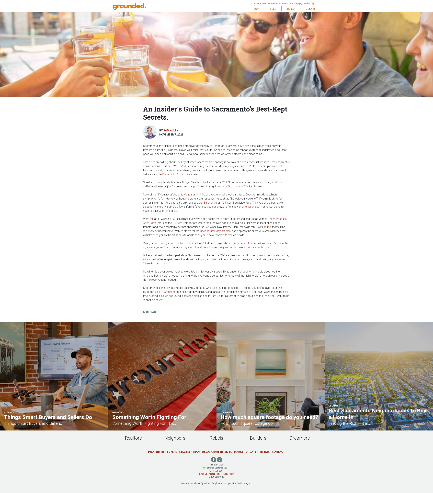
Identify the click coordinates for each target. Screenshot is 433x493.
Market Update (245, 451)
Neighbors (174, 438)
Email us (203, 474)
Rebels (216, 438)
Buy (256, 8)
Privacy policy (228, 474)
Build (291, 8)
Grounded (170, 291)
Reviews (264, 451)
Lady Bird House (230, 186)
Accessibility (214, 474)
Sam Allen (170, 130)
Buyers (172, 451)
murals (267, 227)
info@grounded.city (304, 3)
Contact (278, 451)
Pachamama (210, 182)
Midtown (149, 312)
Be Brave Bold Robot (171, 174)
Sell (273, 8)
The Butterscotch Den (244, 243)
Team (196, 451)
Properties (156, 451)
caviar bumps (261, 247)
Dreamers (299, 438)
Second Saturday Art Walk (215, 231)
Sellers (184, 451)
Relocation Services (217, 451)
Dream (310, 8)
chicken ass (252, 206)
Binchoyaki (210, 202)
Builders (258, 438)
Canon (188, 194)
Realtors (133, 438)
